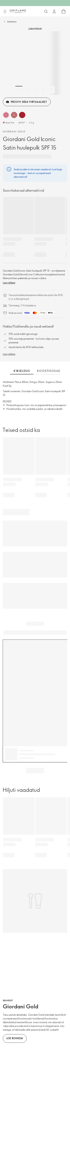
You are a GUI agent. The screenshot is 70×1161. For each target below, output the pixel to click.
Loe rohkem (9, 282)
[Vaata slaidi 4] (43, 89)
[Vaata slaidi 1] (18, 89)
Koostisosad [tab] (49, 371)
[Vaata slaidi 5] (51, 89)
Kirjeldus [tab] (22, 371)
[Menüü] (5, 11)
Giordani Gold (14, 131)
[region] (35, 63)
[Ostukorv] (63, 11)
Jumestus (12, 21)
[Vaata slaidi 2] (27, 89)
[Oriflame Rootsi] (18, 11)
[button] (6, 115)
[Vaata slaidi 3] (35, 89)
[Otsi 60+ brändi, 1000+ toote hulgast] (46, 11)
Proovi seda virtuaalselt (29, 101)
